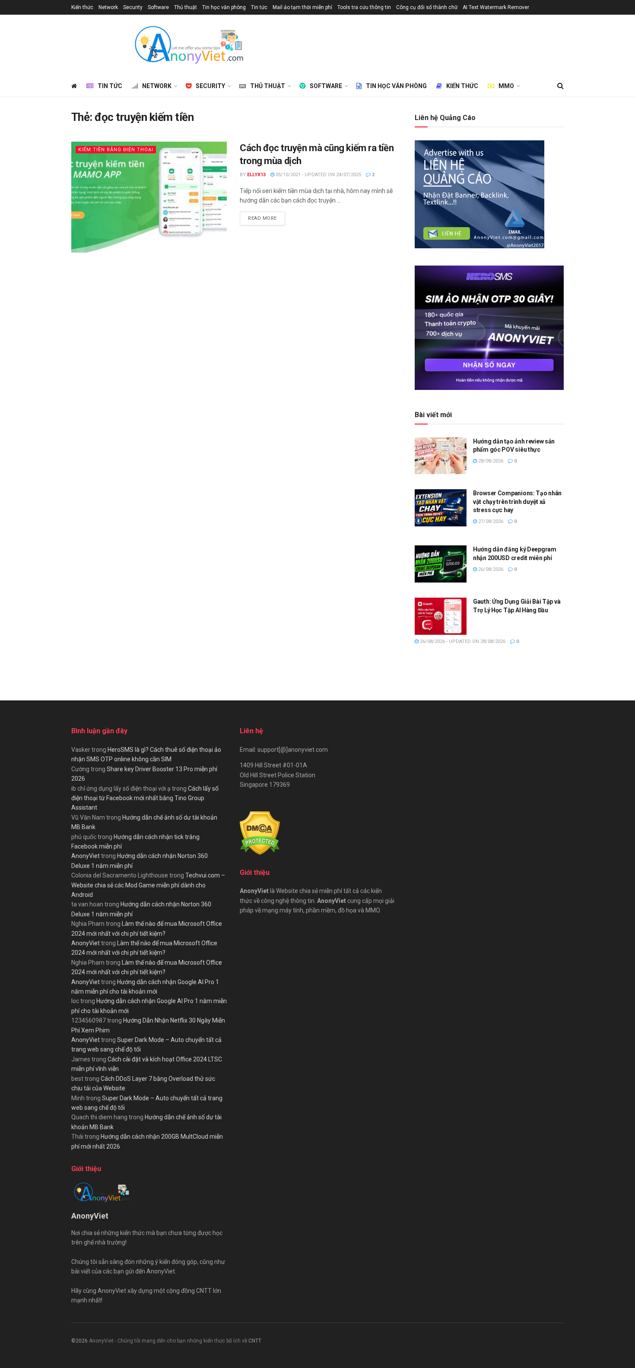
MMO (506, 85)
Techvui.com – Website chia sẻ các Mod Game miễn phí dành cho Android (148, 885)
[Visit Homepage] (188, 44)
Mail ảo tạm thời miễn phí (302, 7)
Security (133, 7)
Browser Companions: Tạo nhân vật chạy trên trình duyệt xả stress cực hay (517, 501)
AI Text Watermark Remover (496, 7)
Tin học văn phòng (224, 7)
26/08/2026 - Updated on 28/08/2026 (462, 641)
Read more (266, 218)
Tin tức (259, 7)
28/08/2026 (490, 461)
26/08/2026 (490, 569)
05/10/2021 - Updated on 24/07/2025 (317, 174)
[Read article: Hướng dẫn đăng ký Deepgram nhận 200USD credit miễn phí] (441, 564)
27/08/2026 (490, 521)
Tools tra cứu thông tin (364, 7)
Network (108, 7)
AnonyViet (85, 855)
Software (158, 7)
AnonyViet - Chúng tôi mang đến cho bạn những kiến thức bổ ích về (168, 1341)
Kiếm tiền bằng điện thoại (115, 149)
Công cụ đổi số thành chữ (426, 7)
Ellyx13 (256, 174)
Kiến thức (82, 7)
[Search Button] (560, 86)
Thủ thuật (185, 7)
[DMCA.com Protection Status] (260, 832)
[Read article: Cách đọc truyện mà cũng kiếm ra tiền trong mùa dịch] (149, 197)
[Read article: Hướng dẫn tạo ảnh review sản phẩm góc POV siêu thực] (441, 456)
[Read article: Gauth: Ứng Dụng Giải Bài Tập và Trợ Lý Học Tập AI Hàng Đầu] (441, 616)
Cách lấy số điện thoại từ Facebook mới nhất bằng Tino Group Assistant (145, 798)
